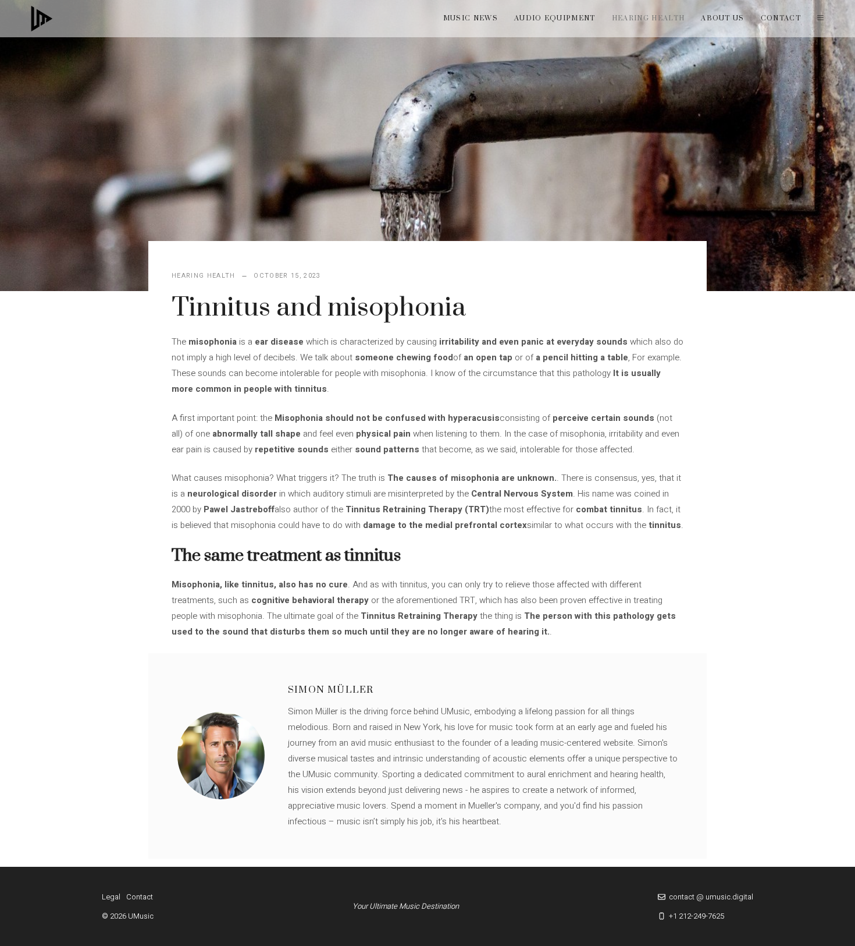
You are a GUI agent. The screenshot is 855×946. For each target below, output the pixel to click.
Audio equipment (555, 18)
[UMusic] (42, 18)
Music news (470, 18)
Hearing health (648, 18)
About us (722, 18)
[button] (820, 18)
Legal (111, 896)
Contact (781, 18)
